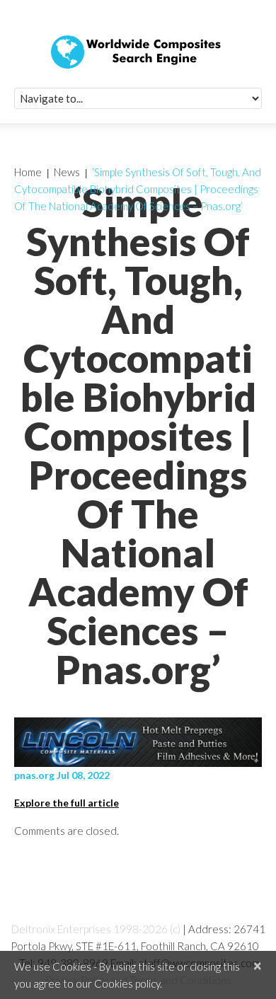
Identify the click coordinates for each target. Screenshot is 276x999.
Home (28, 172)
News (67, 172)
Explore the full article (66, 803)
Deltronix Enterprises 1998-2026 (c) (95, 929)
